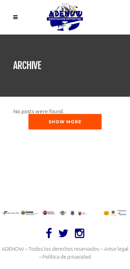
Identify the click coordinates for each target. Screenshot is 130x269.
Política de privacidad (67, 257)
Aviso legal (116, 249)
